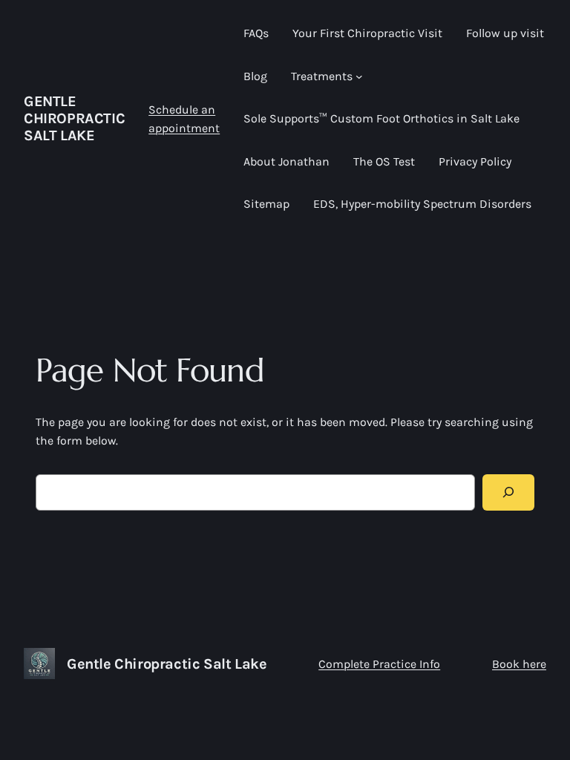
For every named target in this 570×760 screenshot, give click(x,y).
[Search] (508, 492)
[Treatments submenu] (359, 76)
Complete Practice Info (379, 664)
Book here (519, 664)
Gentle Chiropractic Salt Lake (74, 118)
